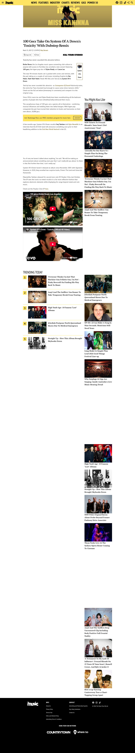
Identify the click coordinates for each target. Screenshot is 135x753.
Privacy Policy (49, 709)
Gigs (83, 2)
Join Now (77, 118)
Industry (55, 2)
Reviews (75, 2)
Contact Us (71, 712)
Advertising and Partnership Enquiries (78, 706)
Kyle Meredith (73, 124)
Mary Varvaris (44, 50)
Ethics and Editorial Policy (52, 716)
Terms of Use (49, 712)
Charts (65, 2)
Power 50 (92, 2)
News (34, 2)
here (46, 189)
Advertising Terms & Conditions (54, 719)
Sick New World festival (50, 129)
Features (43, 2)
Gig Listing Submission (74, 709)
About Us (48, 706)
